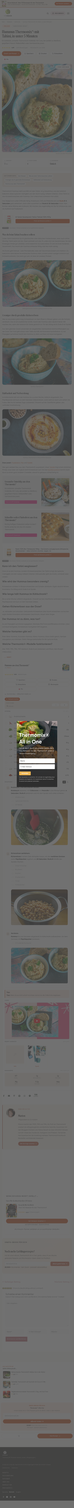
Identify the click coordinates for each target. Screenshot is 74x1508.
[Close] (54, 724)
